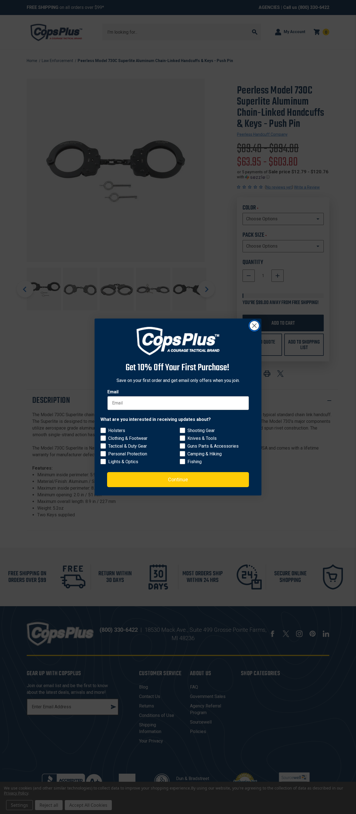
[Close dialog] (254, 325)
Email (112, 391)
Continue (178, 479)
